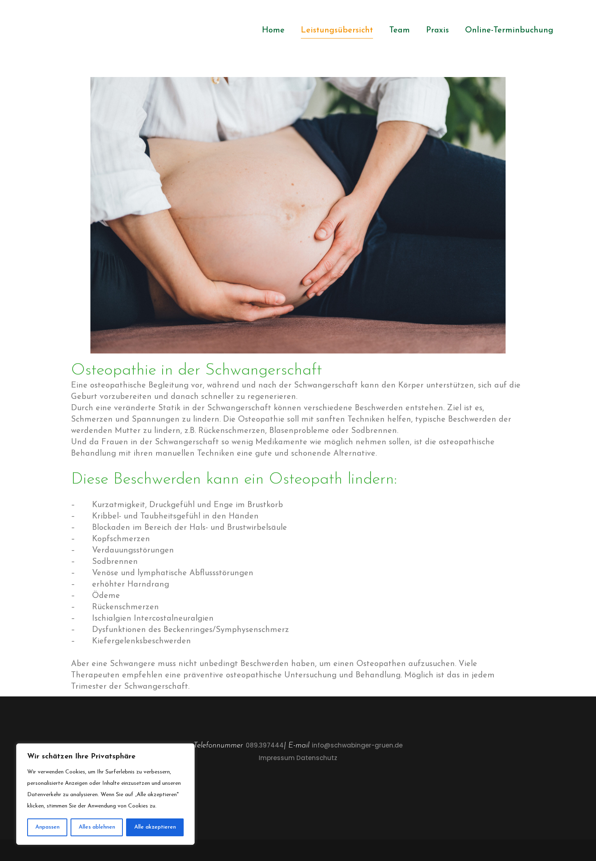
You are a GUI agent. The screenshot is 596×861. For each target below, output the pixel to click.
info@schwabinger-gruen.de (357, 745)
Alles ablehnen (97, 827)
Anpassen (47, 827)
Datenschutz (316, 758)
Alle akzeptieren (155, 827)
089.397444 (265, 745)
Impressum (277, 758)
